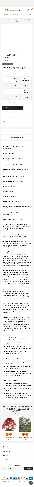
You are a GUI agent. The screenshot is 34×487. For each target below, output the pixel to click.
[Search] (30, 14)
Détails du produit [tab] (17, 137)
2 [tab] (18, 51)
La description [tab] (17, 132)
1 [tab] (16, 51)
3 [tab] (19, 51)
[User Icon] (28, 9)
